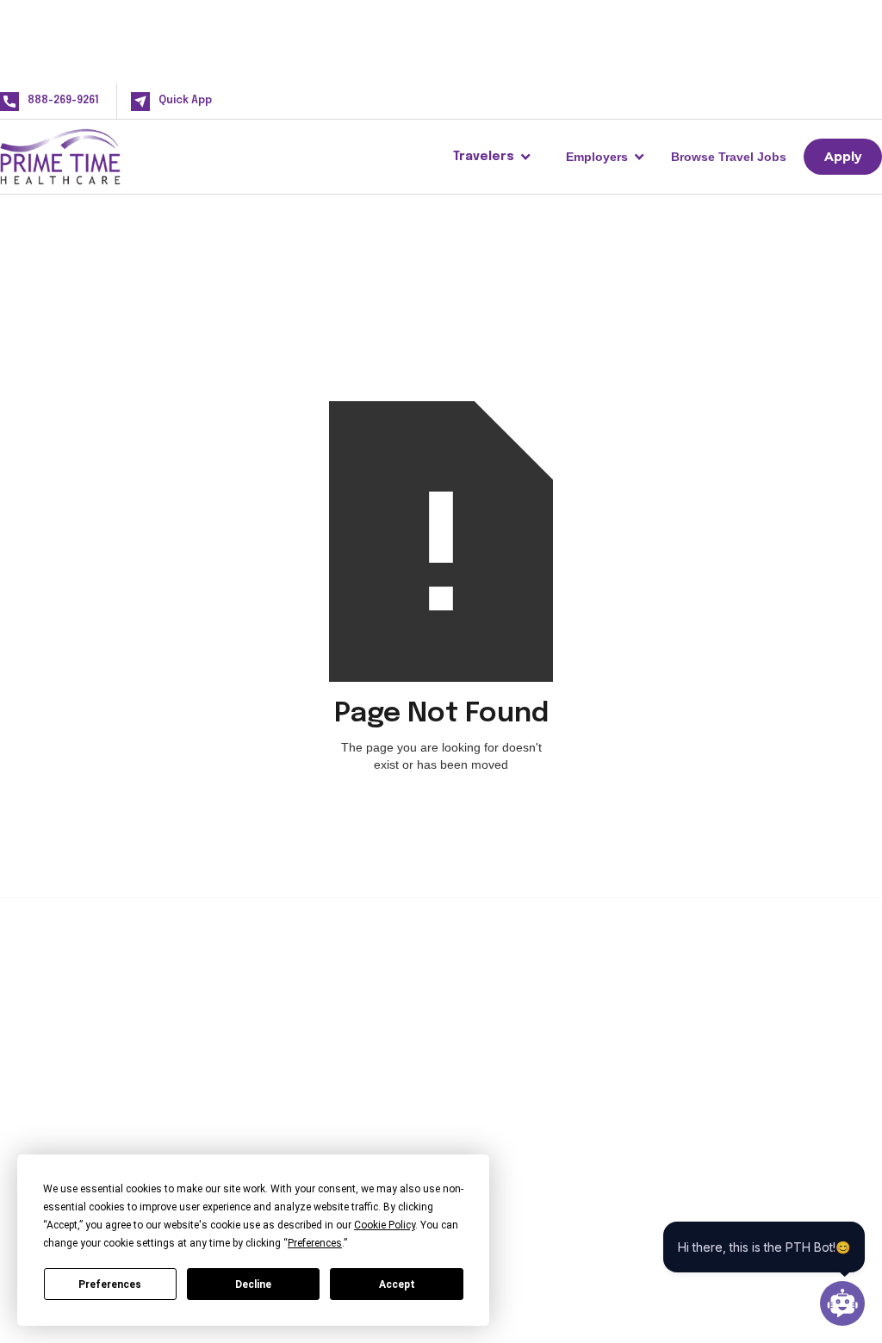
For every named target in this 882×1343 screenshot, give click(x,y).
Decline (253, 1284)
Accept (397, 1284)
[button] (492, 157)
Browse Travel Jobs (728, 157)
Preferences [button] (315, 1243)
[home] (88, 156)
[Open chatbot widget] (842, 1303)
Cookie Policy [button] (384, 1225)
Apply (842, 156)
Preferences (109, 1284)
